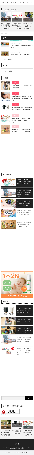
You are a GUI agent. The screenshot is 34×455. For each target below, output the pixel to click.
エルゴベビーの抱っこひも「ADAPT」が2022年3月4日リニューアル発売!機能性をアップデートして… (28, 26)
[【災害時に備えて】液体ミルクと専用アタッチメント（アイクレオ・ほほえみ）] (5, 129)
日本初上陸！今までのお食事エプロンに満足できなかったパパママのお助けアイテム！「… (24, 213)
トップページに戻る (8, 59)
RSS (18, 444)
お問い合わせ (21, 448)
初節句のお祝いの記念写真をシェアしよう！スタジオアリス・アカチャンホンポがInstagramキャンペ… (16, 26)
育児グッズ (24, 447)
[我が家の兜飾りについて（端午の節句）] (5, 53)
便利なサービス (13, 448)
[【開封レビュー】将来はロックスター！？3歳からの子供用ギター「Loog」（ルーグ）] (5, 118)
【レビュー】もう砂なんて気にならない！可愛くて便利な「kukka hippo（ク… (24, 330)
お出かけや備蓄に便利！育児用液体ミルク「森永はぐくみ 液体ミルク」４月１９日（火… (24, 193)
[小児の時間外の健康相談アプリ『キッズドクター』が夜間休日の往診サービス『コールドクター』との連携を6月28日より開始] (5, 96)
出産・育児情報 (10, 447)
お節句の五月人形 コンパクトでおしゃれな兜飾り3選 (22, 46)
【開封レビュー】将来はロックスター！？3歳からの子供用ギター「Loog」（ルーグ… (22, 120)
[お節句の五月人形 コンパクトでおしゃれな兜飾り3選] (5, 44)
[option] (6, 21)
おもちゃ (28, 427)
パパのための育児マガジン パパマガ (16, 452)
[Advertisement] (17, 153)
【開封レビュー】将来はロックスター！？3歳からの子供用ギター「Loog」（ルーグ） (27, 433)
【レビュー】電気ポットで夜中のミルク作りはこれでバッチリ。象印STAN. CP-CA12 (16, 431)
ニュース (17, 20)
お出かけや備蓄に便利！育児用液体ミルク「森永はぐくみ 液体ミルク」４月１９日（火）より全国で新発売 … (5, 26)
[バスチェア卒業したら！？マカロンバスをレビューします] (5, 85)
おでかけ (19, 43)
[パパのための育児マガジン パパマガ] (14, 2)
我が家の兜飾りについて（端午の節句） (20, 54)
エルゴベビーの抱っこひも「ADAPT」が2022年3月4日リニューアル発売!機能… (24, 203)
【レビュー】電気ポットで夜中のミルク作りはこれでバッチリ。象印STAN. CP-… (22, 108)
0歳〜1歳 (6, 20)
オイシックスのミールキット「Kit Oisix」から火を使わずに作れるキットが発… (24, 224)
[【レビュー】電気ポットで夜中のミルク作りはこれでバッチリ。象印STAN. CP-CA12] (5, 107)
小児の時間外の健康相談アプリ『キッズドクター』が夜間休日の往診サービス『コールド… (22, 98)
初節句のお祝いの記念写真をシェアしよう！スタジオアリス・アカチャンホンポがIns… (24, 351)
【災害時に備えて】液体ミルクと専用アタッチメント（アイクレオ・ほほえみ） (22, 130)
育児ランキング (4, 414)
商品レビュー (6, 427)
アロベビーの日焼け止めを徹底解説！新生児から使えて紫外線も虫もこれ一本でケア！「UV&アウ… (5, 433)
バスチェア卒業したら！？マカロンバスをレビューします (22, 86)
